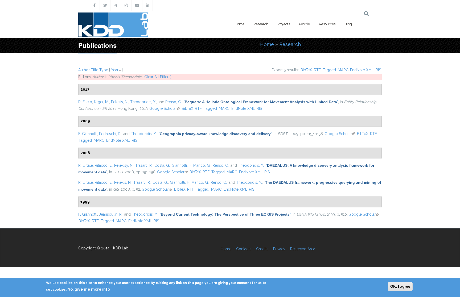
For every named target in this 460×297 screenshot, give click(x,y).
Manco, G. (202, 165)
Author (84, 70)
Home (239, 24)
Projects (283, 24)
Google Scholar (164, 108)
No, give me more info (88, 289)
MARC (343, 70)
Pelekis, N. (119, 102)
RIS (378, 70)
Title (94, 70)
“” (260, 102)
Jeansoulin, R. (110, 214)
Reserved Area (302, 249)
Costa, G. (162, 165)
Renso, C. (173, 102)
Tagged (329, 70)
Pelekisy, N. (123, 165)
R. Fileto (85, 102)
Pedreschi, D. (110, 134)
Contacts (243, 249)
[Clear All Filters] (157, 77)
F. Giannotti (87, 134)
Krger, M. (101, 102)
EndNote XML (362, 70)
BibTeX (306, 70)
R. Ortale (85, 165)
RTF (317, 70)
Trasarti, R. (144, 165)
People (304, 24)
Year (114, 70)
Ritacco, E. (103, 165)
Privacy (279, 249)
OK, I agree (400, 286)
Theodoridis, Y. (143, 102)
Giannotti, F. (181, 165)
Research (260, 24)
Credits (262, 249)
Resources (327, 24)
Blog (348, 24)
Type (103, 70)
